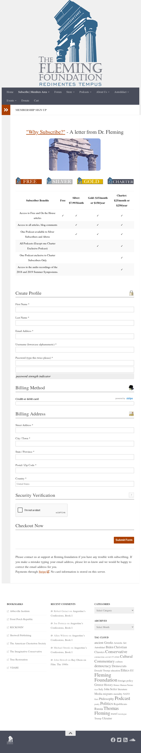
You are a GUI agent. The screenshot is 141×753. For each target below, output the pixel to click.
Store (69, 92)
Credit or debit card (27, 399)
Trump (97, 718)
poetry (97, 704)
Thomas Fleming (106, 710)
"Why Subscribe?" (45, 131)
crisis (116, 656)
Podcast (122, 698)
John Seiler (110, 689)
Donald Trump (102, 670)
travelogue (122, 714)
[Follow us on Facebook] (113, 740)
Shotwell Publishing (20, 635)
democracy (102, 665)
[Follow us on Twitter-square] (119, 740)
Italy (101, 689)
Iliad (96, 689)
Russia (98, 708)
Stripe (42, 571)
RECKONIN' (17, 627)
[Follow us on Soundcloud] (131, 740)
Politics (106, 703)
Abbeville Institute (20, 611)
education (115, 670)
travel (114, 714)
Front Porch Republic (21, 619)
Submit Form (124, 540)
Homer (116, 685)
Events (10, 100)
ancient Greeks (103, 642)
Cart (36, 100)
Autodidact (120, 92)
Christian (120, 647)
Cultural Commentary (113, 659)
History (108, 685)
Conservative (116, 651)
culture (119, 661)
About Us (101, 92)
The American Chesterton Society (28, 643)
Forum (58, 92)
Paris (96, 699)
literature (122, 689)
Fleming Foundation (105, 677)
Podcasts (84, 92)
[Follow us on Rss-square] (125, 740)
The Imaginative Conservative (26, 651)
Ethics (125, 670)
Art (124, 642)
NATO (126, 693)
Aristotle (118, 642)
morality (117, 693)
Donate (25, 100)
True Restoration (19, 659)
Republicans (120, 704)
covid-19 (109, 656)
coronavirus (99, 656)
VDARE (14, 667)
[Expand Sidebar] (6, 110)
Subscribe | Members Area (32, 92)
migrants (108, 694)
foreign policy (125, 680)
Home (10, 92)
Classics (99, 652)
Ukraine (107, 718)
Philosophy (106, 698)
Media (98, 694)
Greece (98, 684)
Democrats (119, 666)
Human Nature (126, 685)
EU (132, 670)
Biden (109, 647)
